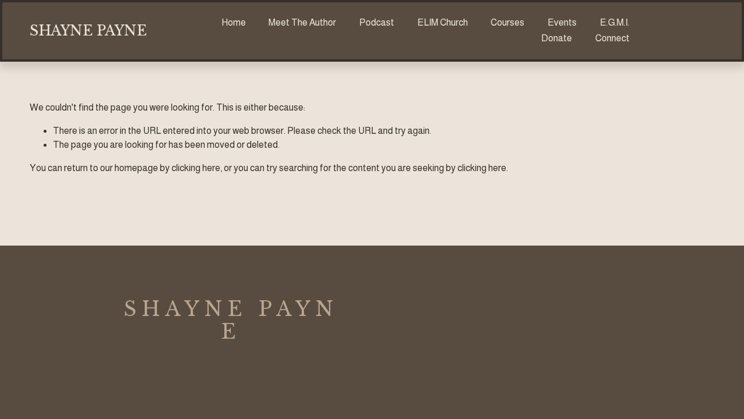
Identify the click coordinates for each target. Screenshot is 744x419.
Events (562, 22)
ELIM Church (442, 22)
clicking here (195, 168)
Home (233, 22)
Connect (612, 38)
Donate (556, 38)
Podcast (376, 22)
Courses (507, 22)
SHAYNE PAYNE (88, 30)
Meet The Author (302, 22)
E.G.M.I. (614, 22)
